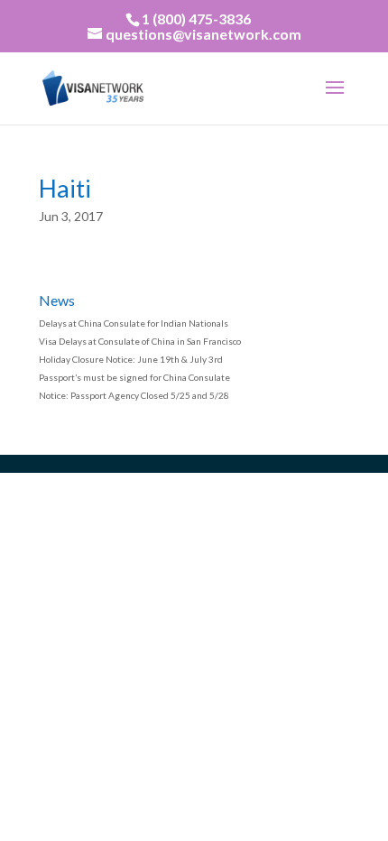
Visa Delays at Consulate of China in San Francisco (140, 341)
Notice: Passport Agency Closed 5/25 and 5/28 (134, 395)
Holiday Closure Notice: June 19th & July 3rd (131, 359)
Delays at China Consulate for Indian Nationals (133, 323)
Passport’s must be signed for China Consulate (134, 377)
